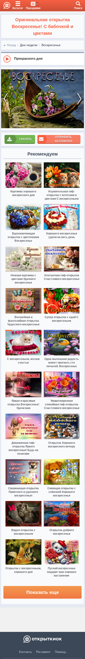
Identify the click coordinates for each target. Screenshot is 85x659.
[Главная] (5, 6)
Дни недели (28, 45)
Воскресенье (51, 45)
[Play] (7, 59)
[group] (42, 59)
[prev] (5, 98)
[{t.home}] (42, 639)
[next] (79, 98)
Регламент (43, 652)
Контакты (25, 652)
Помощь (60, 652)
